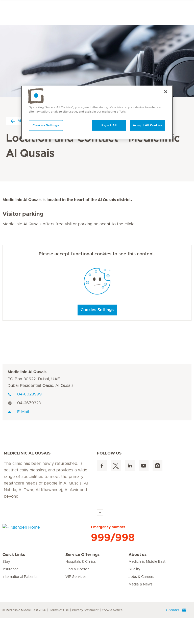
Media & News (141, 584)
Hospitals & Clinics (80, 561)
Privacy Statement (85, 610)
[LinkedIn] (130, 466)
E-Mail (23, 412)
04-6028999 (29, 394)
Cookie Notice (112, 610)
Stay (6, 561)
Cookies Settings (97, 310)
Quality (134, 569)
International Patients (20, 577)
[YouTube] (144, 466)
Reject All (109, 125)
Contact (172, 610)
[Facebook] (102, 466)
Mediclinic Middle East (147, 561)
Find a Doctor (77, 569)
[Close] (165, 91)
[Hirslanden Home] (47, 530)
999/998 (113, 538)
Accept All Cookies (147, 125)
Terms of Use (59, 610)
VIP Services (75, 577)
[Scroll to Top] (100, 512)
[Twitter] (116, 466)
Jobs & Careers (141, 577)
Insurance (10, 569)
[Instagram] (157, 466)
